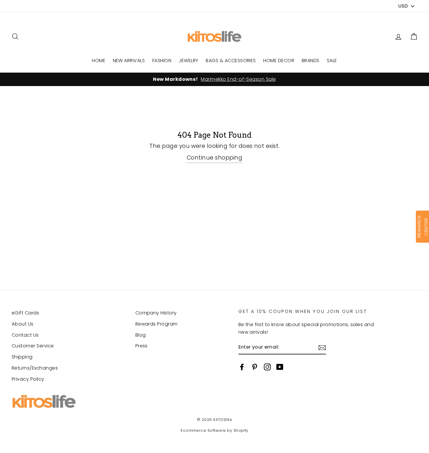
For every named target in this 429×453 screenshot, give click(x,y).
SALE (332, 60)
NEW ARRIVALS (129, 60)
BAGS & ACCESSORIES (231, 60)
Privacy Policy (28, 379)
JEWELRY (188, 60)
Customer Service (33, 345)
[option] (214, 79)
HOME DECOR (278, 60)
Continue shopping (214, 158)
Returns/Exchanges (35, 368)
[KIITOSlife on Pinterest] (254, 367)
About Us (23, 324)
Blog (140, 335)
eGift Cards (25, 312)
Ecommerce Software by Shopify (214, 430)
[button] (414, 36)
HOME (98, 60)
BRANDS (311, 60)
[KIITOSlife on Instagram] (267, 367)
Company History (156, 312)
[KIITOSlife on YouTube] (279, 367)
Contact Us (25, 335)
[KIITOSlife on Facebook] (241, 367)
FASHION (161, 60)
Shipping (22, 357)
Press (141, 345)
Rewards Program (156, 324)
